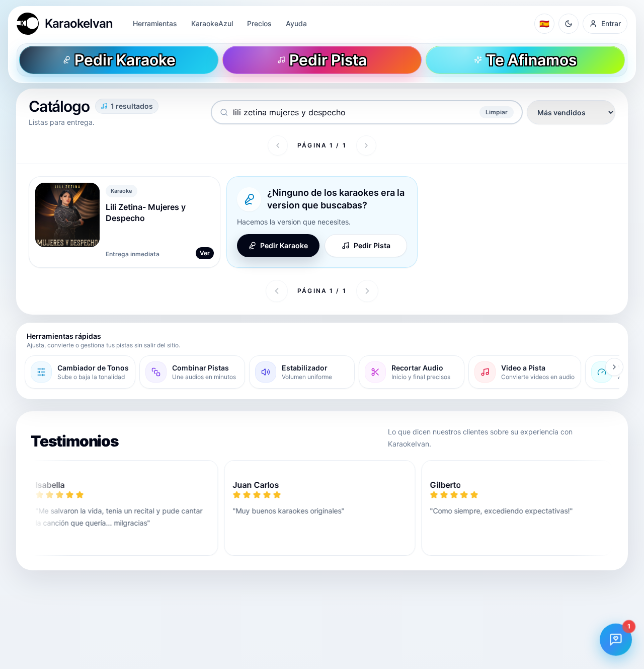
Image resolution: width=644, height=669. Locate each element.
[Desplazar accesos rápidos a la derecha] (614, 367)
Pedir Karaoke (284, 245)
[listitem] (80, 372)
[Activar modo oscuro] (568, 24)
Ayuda (296, 23)
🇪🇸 (544, 24)
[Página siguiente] (366, 145)
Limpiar (497, 112)
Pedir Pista (372, 245)
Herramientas (155, 23)
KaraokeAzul (212, 23)
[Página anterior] (278, 145)
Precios (259, 23)
